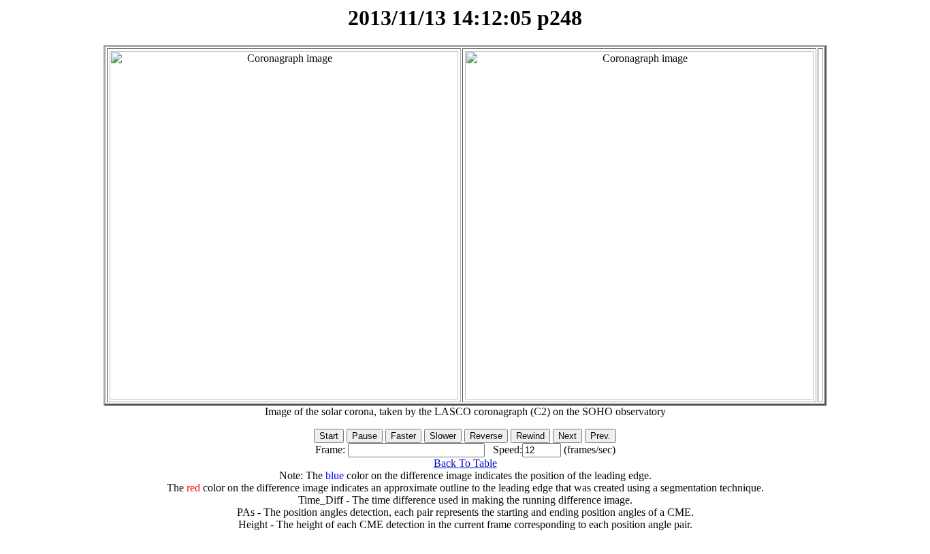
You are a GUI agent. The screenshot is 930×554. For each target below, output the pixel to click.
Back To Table (465, 463)
